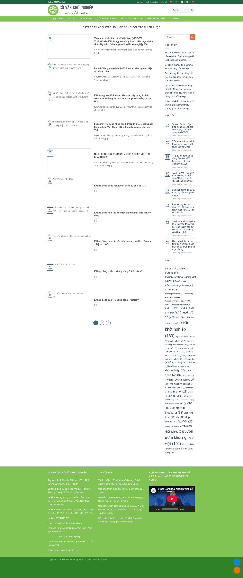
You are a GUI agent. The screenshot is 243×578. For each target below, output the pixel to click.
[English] (176, 2)
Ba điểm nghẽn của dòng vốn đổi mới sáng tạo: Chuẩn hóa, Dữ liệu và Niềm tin (179, 77)
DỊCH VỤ (138, 19)
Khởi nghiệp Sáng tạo (182, 366)
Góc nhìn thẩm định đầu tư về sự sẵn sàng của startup (183, 193)
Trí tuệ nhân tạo (172, 404)
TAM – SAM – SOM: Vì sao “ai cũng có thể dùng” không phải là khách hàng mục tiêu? (179, 56)
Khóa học (139, 2)
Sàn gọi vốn (177, 395)
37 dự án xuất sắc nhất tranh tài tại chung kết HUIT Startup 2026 (183, 144)
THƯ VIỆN (173, 19)
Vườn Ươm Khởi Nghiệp (69, 536)
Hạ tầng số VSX (186, 352)
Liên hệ (164, 2)
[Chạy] (152, 509)
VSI (188, 421)
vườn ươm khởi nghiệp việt (179, 437)
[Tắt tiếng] (187, 509)
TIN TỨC (71, 19)
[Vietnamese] (193, 2)
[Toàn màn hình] (191, 509)
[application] (172, 499)
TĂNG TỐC (124, 19)
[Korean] (187, 2)
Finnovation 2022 (182, 345)
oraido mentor (176, 391)
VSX (167, 426)
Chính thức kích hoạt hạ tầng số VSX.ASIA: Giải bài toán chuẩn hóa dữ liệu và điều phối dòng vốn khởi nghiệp (183, 227)
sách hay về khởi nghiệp (185, 400)
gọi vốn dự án (183, 348)
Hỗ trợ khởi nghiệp (179, 362)
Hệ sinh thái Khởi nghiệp (176, 355)
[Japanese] (182, 2)
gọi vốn (172, 348)
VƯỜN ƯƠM (85, 19)
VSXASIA (175, 426)
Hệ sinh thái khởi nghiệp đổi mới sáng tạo (180, 359)
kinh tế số (188, 376)
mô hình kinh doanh (181, 384)
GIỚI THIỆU (57, 19)
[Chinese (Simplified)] (171, 2)
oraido (189, 388)
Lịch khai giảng (152, 2)
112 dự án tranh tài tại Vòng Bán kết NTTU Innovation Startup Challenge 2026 (182, 159)
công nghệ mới (182, 317)
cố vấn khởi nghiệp (177, 329)
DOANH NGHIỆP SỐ (154, 19)
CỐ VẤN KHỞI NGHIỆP (104, 19)
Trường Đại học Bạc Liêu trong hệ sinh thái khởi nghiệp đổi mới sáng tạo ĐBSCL (183, 128)
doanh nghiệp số (177, 341)
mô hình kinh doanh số (175, 388)
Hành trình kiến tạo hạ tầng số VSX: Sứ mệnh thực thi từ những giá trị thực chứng (179, 105)
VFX (183, 403)
